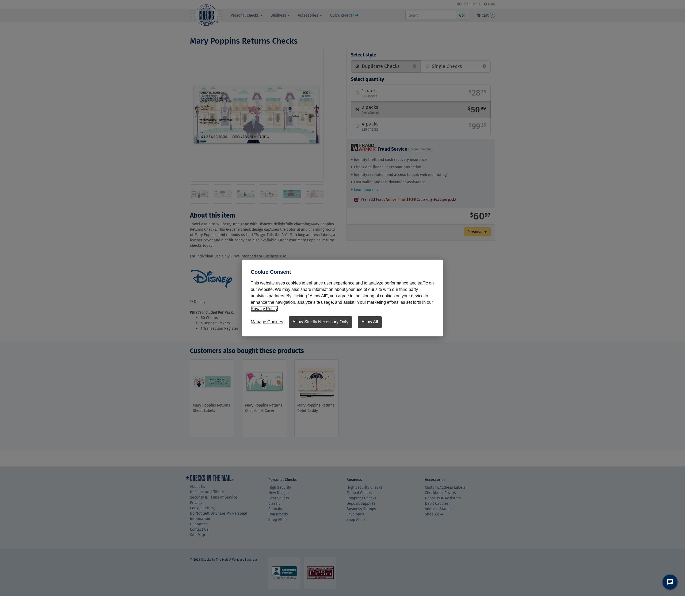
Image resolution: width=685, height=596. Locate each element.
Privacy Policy (264, 308)
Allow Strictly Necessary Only (320, 322)
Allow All (369, 322)
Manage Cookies (267, 322)
